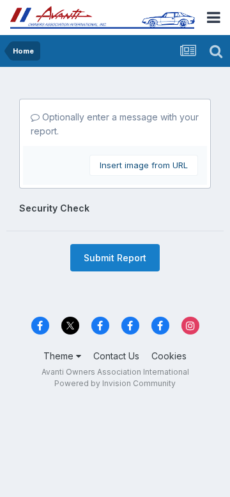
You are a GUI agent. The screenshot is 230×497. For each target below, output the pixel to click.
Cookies (169, 355)
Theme (59, 355)
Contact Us (116, 355)
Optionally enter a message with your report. (115, 124)
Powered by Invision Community (115, 383)
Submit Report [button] (115, 257)
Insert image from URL (144, 165)
